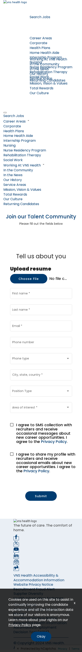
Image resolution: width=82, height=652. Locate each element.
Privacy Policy (54, 441)
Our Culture (39, 93)
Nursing (9, 145)
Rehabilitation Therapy (48, 71)
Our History (39, 73)
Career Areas (41, 38)
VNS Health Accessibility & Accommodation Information (38, 577)
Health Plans (40, 47)
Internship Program (19, 140)
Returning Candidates (47, 80)
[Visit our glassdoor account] (16, 569)
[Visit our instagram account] (16, 563)
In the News (39, 69)
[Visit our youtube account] (16, 551)
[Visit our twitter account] (16, 544)
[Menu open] (5, 112)
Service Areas (14, 184)
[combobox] (41, 359)
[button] (41, 121)
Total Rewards (41, 88)
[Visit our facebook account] (16, 538)
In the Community (44, 64)
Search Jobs (40, 17)
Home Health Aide (44, 52)
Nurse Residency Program (51, 67)
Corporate (38, 43)
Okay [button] (41, 636)
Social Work (13, 160)
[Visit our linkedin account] (16, 557)
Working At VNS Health (48, 59)
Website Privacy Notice (33, 584)
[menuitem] (41, 116)
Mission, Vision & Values (48, 83)
